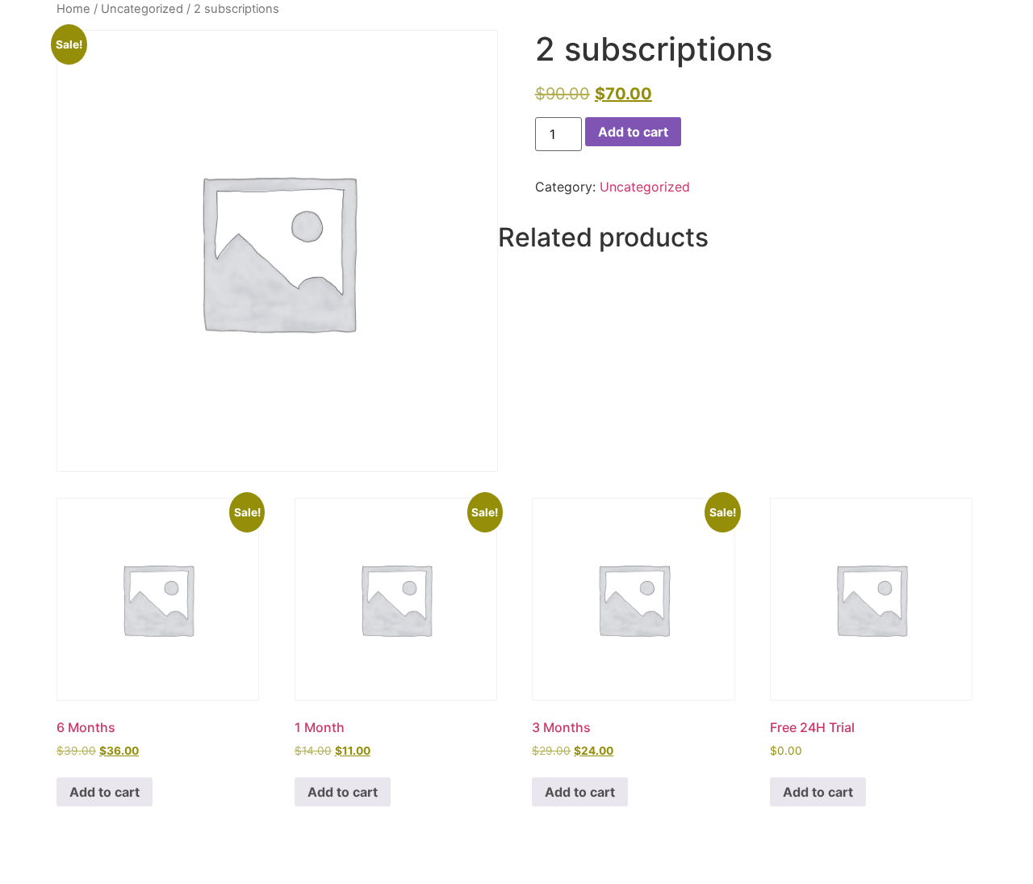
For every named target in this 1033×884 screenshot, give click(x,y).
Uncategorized (142, 9)
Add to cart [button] (104, 792)
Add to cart (633, 132)
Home (73, 9)
